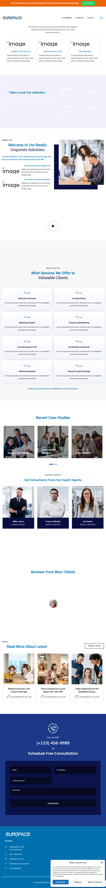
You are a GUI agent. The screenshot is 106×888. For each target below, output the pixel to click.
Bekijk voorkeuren (95, 882)
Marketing (46, 447)
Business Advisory (27, 298)
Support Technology (18, 453)
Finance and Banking (79, 322)
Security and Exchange (79, 371)
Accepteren (60, 882)
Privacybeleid (15, 868)
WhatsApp (89, 3)
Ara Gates (88, 521)
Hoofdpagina (67, 18)
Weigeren (77, 882)
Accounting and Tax (27, 347)
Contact (90, 18)
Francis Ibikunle (53, 521)
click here (57, 389)
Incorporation (79, 298)
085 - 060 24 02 (16, 854)
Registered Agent (27, 322)
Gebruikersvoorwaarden (20, 864)
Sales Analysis (83, 453)
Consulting (12, 450)
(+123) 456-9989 (33, 9)
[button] (102, 863)
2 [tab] (55, 464)
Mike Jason (18, 521)
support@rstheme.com (13, 9)
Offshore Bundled (27, 371)
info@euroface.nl (16, 859)
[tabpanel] (19, 442)
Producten (80, 18)
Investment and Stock (79, 347)
